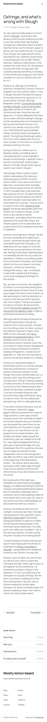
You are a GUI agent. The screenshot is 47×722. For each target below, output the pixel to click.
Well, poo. (8, 644)
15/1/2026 (40, 659)
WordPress (40, 717)
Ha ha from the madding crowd (17, 310)
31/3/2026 (40, 651)
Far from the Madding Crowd (24, 307)
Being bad (10, 612)
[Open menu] (42, 3)
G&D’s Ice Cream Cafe (13, 517)
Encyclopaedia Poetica (22, 336)
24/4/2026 (40, 644)
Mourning (8, 637)
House (27, 27)
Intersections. (10, 651)
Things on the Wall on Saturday (20, 548)
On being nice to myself (14, 658)
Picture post (36, 612)
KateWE (14, 27)
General (21, 27)
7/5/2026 (40, 637)
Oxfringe (15, 35)
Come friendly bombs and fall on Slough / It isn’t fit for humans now (22, 106)
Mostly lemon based (13, 3)
